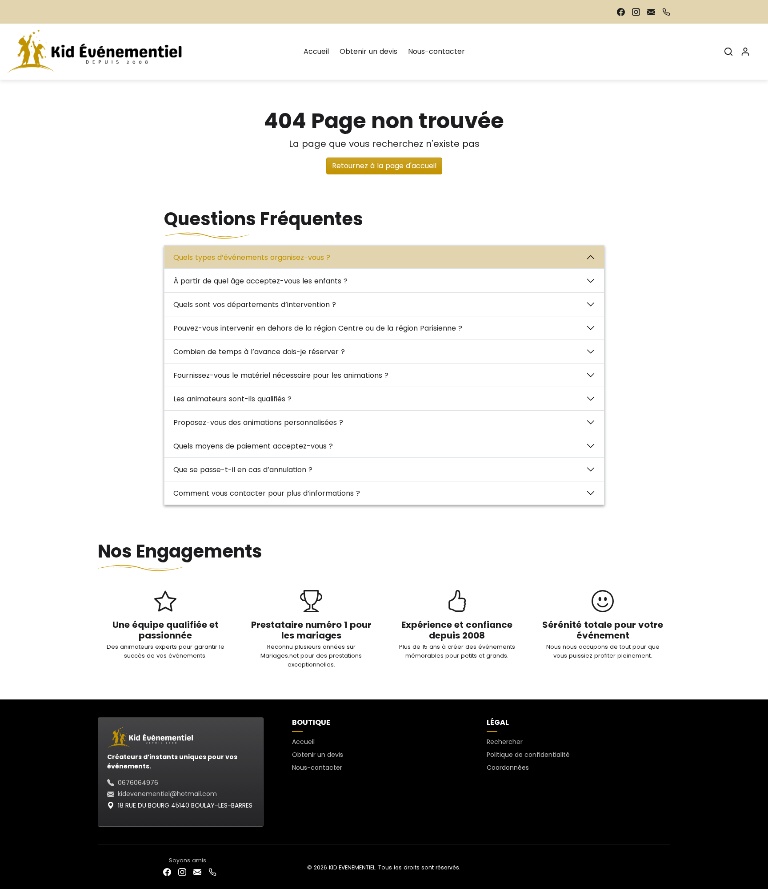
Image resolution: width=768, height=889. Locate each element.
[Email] (651, 12)
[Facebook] (620, 12)
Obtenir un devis (368, 51)
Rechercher (505, 741)
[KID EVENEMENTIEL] (97, 50)
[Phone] (666, 12)
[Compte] (745, 51)
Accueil (316, 51)
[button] (728, 51)
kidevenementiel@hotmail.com (167, 793)
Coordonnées (508, 767)
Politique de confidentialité (528, 754)
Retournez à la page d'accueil (384, 166)
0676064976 (138, 782)
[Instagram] (636, 12)
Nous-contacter (436, 51)
